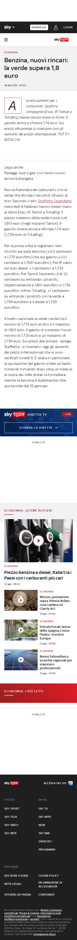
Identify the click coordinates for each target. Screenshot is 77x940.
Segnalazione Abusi (44, 934)
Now (41, 825)
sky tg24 (10, 816)
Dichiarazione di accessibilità (50, 884)
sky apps (45, 816)
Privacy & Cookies (29, 913)
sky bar (44, 833)
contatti (35, 919)
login (68, 27)
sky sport (11, 808)
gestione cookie (16, 875)
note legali (12, 883)
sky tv (43, 808)
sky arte (10, 833)
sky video (11, 825)
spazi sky (45, 841)
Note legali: (11, 866)
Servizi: (42, 799)
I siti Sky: (9, 799)
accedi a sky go (55, 783)
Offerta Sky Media (17, 894)
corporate (46, 894)
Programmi (46, 849)
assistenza (21, 919)
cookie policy (48, 875)
